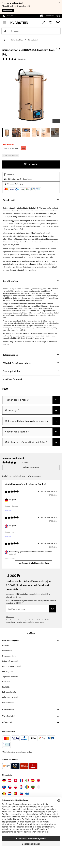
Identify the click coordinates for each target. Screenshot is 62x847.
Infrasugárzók (8, 671)
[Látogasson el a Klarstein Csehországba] (10, 787)
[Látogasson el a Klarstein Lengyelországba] (15, 787)
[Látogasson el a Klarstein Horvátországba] (21, 787)
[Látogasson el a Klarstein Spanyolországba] (33, 780)
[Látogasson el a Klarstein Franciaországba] (21, 780)
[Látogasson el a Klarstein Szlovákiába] (4, 787)
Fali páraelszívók (9, 692)
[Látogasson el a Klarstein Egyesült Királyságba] (38, 780)
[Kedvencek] (50, 22)
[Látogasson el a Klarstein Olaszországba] (27, 780)
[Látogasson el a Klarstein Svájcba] (15, 780)
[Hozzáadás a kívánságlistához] (58, 49)
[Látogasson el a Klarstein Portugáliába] (15, 793)
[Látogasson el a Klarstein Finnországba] (38, 787)
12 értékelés (22, 59)
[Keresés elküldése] (5, 31)
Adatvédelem (10, 617)
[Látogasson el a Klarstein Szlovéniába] (21, 793)
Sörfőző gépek (33, 40)
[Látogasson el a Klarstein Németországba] (4, 780)
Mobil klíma (7, 651)
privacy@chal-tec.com (32, 622)
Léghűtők (6, 687)
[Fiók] (43, 23)
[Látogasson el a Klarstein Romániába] (27, 787)
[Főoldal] (7, 40)
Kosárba (33, 164)
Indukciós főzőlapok (10, 697)
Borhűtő (5, 645)
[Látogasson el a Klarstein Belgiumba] (4, 793)
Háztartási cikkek (17, 40)
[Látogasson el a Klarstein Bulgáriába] (33, 787)
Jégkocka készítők (10, 676)
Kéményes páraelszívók (11, 666)
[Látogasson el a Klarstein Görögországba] (27, 793)
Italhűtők (6, 682)
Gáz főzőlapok (8, 702)
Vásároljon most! (7, 10)
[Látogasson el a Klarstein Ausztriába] (10, 780)
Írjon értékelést (32, 467)
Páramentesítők (9, 656)
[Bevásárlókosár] (58, 22)
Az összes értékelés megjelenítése (34, 563)
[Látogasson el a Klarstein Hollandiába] (10, 793)
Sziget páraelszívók (10, 661)
